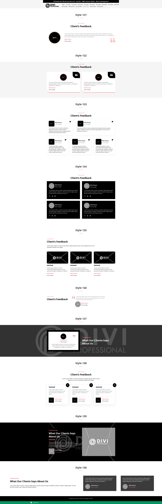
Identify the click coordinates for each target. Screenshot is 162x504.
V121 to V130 (85, 6)
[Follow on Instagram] (55, 196)
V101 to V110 (71, 6)
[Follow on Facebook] (50, 196)
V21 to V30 (80, 4)
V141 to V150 (100, 6)
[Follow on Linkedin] (52, 196)
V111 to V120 (78, 6)
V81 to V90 (116, 4)
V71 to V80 (110, 4)
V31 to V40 (86, 4)
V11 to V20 (74, 4)
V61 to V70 (104, 4)
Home (63, 4)
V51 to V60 (98, 4)
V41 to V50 (92, 4)
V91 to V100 (64, 6)
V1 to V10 (68, 4)
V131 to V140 (93, 6)
